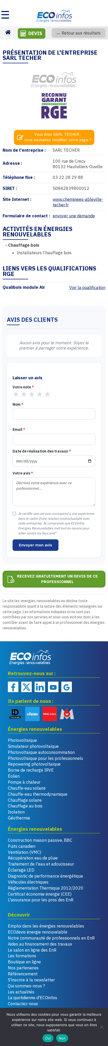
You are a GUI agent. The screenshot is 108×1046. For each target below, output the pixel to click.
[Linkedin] (40, 687)
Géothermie (19, 818)
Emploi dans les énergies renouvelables (46, 926)
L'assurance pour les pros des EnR (40, 899)
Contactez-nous (23, 1003)
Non (62, 1038)
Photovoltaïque (22, 740)
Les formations (22, 955)
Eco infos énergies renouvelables (30, 657)
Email (19, 429)
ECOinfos (54, 15)
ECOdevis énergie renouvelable (37, 932)
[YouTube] (53, 687)
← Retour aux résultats (78, 33)
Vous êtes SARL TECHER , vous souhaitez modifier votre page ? (57, 137)
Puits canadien (21, 846)
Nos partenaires (23, 967)
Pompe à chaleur (24, 782)
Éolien (14, 776)
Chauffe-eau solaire (27, 788)
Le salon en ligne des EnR (32, 950)
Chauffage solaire (25, 800)
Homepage (7, 31)
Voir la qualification (87, 287)
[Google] (66, 687)
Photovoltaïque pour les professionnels (45, 758)
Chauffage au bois (25, 805)
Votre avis (23, 473)
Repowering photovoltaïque (34, 764)
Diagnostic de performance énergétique (45, 876)
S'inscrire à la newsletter (31, 979)
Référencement (22, 973)
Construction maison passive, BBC (40, 840)
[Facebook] (13, 687)
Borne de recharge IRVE (31, 770)
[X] (26, 687)
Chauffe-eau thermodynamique (37, 794)
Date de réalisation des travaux (42, 451)
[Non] (101, 1027)
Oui (48, 1038)
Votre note (23, 387)
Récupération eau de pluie (33, 858)
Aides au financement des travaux (40, 944)
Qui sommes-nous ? (26, 985)
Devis (35, 33)
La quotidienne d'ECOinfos (32, 997)
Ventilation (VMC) (24, 852)
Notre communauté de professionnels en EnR (51, 938)
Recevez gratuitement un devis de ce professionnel (57, 579)
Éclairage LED (21, 870)
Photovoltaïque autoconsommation (41, 752)
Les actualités (21, 991)
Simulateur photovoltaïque (33, 746)
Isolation (16, 812)
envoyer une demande (74, 215)
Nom (18, 404)
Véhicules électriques (28, 882)
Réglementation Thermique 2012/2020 (45, 888)
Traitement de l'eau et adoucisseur (41, 864)
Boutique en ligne (24, 961)
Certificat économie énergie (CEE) (40, 894)
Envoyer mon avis (35, 544)
